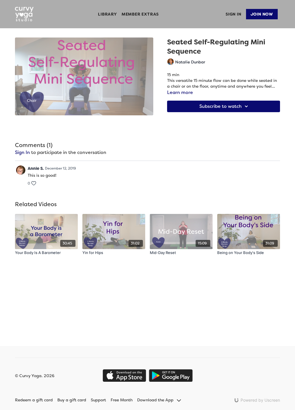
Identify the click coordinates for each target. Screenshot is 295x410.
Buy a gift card (71, 400)
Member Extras (140, 14)
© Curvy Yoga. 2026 (34, 376)
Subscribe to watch (220, 106)
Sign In (233, 14)
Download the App (156, 400)
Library (107, 14)
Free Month (122, 400)
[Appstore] (124, 375)
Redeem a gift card (34, 400)
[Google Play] (171, 375)
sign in (22, 152)
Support (98, 400)
